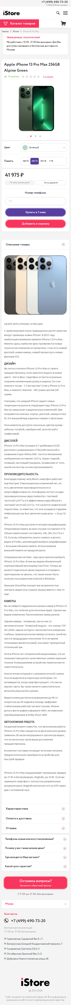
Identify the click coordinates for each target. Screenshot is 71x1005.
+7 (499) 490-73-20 (54, 2)
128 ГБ (26, 161)
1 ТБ (51, 161)
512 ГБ (43, 161)
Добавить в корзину (35, 224)
